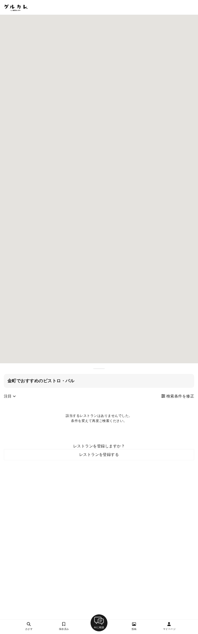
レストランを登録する (99, 454)
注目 (8, 396)
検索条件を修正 (179, 396)
